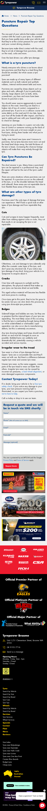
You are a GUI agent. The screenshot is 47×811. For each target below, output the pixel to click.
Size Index (6, 742)
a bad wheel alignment (31, 371)
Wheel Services (8, 720)
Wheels (6, 705)
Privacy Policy (8, 460)
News (5, 731)
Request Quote (11, 466)
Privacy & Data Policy (15, 805)
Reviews (6, 734)
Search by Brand (9, 697)
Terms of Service (23, 460)
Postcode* (7, 435)
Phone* (15, 420)
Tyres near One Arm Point (12, 756)
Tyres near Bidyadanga (11, 745)
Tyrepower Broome (25, 8)
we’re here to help (9, 394)
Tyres (5, 688)
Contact (6, 725)
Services (6, 714)
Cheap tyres (7, 765)
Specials (6, 723)
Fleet (5, 728)
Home (6, 16)
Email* (6, 428)
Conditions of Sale (29, 805)
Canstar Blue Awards (10, 759)
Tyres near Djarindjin (10, 748)
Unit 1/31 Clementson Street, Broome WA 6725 (25, 641)
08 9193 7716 (13, 647)
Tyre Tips (6, 703)
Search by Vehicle (9, 691)
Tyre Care (6, 700)
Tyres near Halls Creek (11, 751)
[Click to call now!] (33, 2)
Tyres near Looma (9, 753)
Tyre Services (7, 717)
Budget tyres (7, 762)
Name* (6, 413)
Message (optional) (10, 442)
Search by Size (8, 694)
